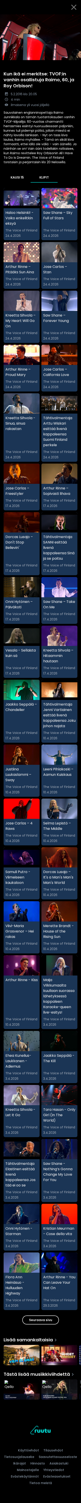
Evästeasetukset (56, 1476)
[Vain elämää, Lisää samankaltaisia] (22, 1355)
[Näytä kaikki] (40, 1354)
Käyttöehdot (28, 1450)
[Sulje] (73, 7)
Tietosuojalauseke (19, 1457)
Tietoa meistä (40, 1483)
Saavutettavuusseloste (58, 1457)
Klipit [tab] (44, 177)
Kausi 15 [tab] (17, 177)
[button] (40, 37)
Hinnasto (37, 1463)
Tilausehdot (53, 1450)
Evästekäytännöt (25, 1476)
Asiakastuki (59, 1463)
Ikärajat (19, 1463)
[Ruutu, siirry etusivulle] (40, 1431)
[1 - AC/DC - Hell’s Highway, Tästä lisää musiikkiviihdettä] (22, 1390)
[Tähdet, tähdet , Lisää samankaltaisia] (59, 1355)
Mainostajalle (28, 1470)
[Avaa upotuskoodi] (75, 18)
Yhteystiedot (53, 1470)
